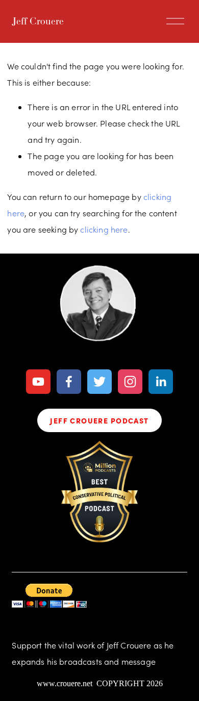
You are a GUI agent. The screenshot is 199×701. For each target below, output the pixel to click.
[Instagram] (130, 381)
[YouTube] (38, 381)
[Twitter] (99, 381)
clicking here (104, 229)
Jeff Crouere (38, 21)
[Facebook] (69, 381)
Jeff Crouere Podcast (99, 420)
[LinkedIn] (160, 381)
